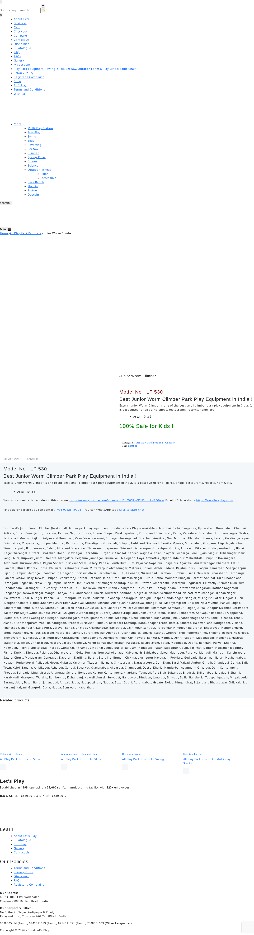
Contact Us (22, 852)
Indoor (32, 161)
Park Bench (36, 182)
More (18, 124)
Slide (31, 141)
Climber (33, 153)
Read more (3, 767)
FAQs (17, 880)
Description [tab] (11, 458)
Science (33, 165)
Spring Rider (37, 157)
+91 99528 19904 (69, 510)
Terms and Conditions (29, 868)
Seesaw (33, 149)
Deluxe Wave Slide (11, 754)
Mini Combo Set (192, 754)
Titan (45, 174)
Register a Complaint (29, 884)
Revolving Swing (131, 754)
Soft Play (34, 132)
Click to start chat (131, 510)
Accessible (48, 178)
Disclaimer (21, 876)
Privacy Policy (23, 872)
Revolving (34, 145)
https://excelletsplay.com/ (214, 500)
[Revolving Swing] (150, 731)
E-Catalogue (22, 840)
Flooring (34, 186)
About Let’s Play (25, 836)
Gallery (19, 848)
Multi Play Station (40, 128)
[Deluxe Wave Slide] (28, 731)
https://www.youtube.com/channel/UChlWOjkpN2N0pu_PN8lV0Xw (116, 500)
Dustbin (33, 194)
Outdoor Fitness (39, 170)
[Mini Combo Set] (211, 731)
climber (132, 445)
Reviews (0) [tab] (32, 458)
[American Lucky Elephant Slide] (89, 731)
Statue (32, 190)
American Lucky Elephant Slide (79, 754)
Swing (32, 136)
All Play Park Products (150, 442)
